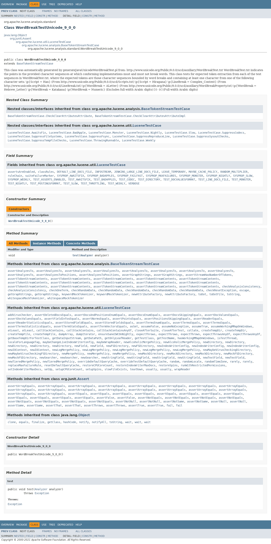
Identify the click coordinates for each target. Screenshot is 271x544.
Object (84, 415)
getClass (53, 422)
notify (84, 422)
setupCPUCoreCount (68, 369)
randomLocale (191, 361)
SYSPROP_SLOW (242, 175)
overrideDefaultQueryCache (97, 361)
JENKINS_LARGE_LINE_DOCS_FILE (136, 171)
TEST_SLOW (70, 183)
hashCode (69, 422)
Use (44, 4)
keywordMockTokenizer (77, 294)
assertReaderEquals (207, 318)
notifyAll (99, 422)
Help (79, 4)
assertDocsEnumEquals (144, 314)
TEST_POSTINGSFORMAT (45, 183)
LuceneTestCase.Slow (180, 132)
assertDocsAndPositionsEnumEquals (99, 314)
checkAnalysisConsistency (241, 286)
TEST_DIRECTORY (149, 179)
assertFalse (105, 397)
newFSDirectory (117, 345)
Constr (40, 15)
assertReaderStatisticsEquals (30, 322)
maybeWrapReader (108, 342)
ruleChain (15, 175)
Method (53, 15)
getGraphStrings (20, 294)
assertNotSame (173, 401)
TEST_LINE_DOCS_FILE (213, 179)
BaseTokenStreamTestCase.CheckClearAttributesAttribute (50, 116)
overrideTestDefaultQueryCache (143, 361)
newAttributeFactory (147, 294)
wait (128, 422)
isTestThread (226, 338)
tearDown (136, 369)
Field (29, 15)
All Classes (84, 11)
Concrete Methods (80, 243)
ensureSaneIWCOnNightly (115, 334)
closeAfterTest (173, 330)
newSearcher (48, 357)
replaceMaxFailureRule (24, 365)
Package (21, 4)
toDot (202, 294)
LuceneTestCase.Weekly (138, 140)
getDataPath (92, 338)
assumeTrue (200, 326)
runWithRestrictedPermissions (203, 365)
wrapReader (182, 369)
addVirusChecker (20, 314)
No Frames (61, 11)
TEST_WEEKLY (116, 183)
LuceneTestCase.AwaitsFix (27, 132)
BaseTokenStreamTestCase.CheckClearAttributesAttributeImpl (140, 116)
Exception (42, 493)
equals (23, 422)
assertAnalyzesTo (20, 270)
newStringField (112, 357)
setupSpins (93, 369)
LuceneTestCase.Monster (106, 132)
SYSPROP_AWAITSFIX (70, 175)
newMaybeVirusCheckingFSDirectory (33, 353)
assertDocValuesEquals (221, 314)
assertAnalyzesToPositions (56, 274)
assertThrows (93, 405)
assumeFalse (150, 326)
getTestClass (144, 338)
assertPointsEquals (126, 318)
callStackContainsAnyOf (114, 330)
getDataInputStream (66, 338)
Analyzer (86, 255)
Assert (83, 379)
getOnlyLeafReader (118, 338)
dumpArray (66, 334)
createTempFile (19, 334)
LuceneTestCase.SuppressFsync (87, 136)
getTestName (165, 338)
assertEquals (77, 393)
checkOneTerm (58, 290)
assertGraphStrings (136, 274)
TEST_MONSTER (241, 179)
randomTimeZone (216, 361)
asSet (134, 326)
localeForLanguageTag (23, 342)
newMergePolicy (73, 353)
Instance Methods (47, 243)
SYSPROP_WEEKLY (19, 179)
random (174, 361)
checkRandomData (83, 290)
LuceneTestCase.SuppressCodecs (221, 132)
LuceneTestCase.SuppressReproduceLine (141, 136)
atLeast (13, 330)
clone (12, 422)
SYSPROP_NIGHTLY (218, 175)
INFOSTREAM (103, 171)
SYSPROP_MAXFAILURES (161, 175)
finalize (38, 422)
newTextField (212, 357)
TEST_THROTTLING (93, 183)
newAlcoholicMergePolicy (142, 342)
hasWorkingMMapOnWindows (196, 338)
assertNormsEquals (95, 318)
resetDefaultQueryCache (61, 365)
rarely (234, 361)
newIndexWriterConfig (173, 345)
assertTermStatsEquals (70, 326)
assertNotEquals (150, 397)
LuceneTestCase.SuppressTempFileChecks (37, 140)
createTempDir (211, 330)
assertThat (54, 405)
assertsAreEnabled (21, 171)
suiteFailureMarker (39, 175)
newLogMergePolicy (65, 349)
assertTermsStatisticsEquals (29, 326)
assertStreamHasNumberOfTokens (208, 274)
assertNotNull (126, 401)
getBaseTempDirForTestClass (28, 338)
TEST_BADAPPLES (104, 179)
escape (244, 290)
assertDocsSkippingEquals (182, 314)
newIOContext (17, 349)
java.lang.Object (15, 35)
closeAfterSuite (147, 330)
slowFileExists (116, 369)
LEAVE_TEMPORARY (173, 171)
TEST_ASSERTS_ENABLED (49, 179)
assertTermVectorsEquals (108, 326)
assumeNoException (175, 326)
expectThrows (145, 334)
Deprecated (65, 4)
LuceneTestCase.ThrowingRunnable (94, 140)
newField (80, 345)
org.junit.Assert (20, 38)
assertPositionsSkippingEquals (167, 318)
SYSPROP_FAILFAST (130, 175)
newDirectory (212, 342)
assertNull (219, 401)
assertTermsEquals (186, 322)
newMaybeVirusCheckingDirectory (227, 349)
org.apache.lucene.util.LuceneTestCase (43, 41)
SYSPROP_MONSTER (191, 175)
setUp (48, 369)
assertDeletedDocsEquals (53, 314)
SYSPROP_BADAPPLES (100, 175)
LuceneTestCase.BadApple (67, 132)
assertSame (16, 405)
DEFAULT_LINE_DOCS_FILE (74, 171)
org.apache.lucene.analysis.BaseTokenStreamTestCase (60, 45)
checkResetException (221, 290)
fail (169, 405)
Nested (19, 15)
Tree (52, 4)
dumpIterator (85, 334)
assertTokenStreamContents (27, 278)
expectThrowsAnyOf (216, 334)
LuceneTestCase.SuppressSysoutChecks (200, 136)
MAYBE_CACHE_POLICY (203, 171)
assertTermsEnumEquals (153, 322)
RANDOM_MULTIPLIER (233, 171)
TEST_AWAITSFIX (79, 179)
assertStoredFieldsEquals (114, 322)
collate (192, 330)
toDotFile (216, 294)
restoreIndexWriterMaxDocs (135, 365)
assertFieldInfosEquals (61, 318)
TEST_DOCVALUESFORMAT (179, 179)
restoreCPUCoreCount (97, 365)
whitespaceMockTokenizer (26, 298)
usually (151, 369)
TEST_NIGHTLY (17, 183)
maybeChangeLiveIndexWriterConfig (68, 342)
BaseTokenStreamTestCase (35, 63)
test (75, 255)
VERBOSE (133, 183)
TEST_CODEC (127, 179)
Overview (7, 4)
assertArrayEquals (21, 386)
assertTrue (136, 405)
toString (233, 294)
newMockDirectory (150, 353)
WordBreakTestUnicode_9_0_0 (29, 221)
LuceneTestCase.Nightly (144, 132)
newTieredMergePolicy (23, 361)
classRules (46, 171)
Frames (47, 11)
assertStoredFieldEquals (73, 322)
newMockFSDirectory (238, 353)
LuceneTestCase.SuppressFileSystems (35, 136)
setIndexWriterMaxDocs (24, 369)
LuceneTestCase (147, 125)
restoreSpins (168, 365)
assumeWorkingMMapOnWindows (231, 326)
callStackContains (49, 330)
